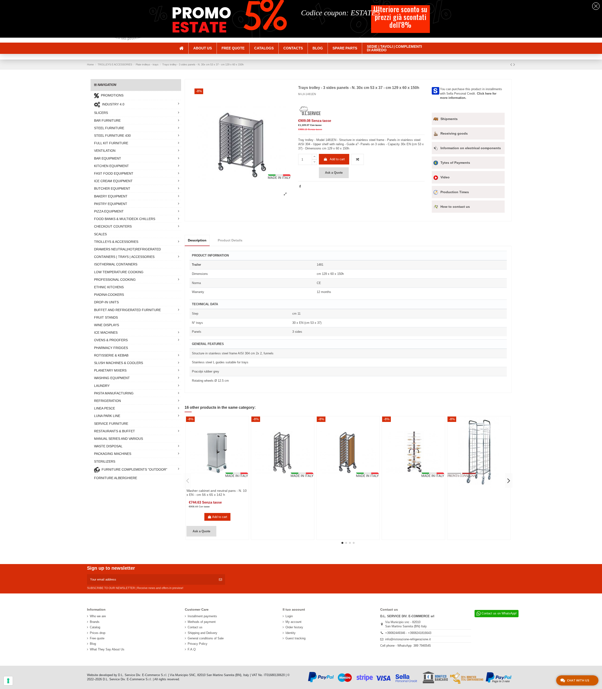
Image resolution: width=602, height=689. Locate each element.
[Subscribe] (220, 579)
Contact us (195, 627)
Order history (294, 627)
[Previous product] (511, 64)
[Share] (300, 186)
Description (197, 240)
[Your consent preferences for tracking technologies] (8, 680)
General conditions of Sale (206, 638)
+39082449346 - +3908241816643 (408, 633)
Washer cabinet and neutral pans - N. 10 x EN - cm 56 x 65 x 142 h (216, 493)
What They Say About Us (107, 649)
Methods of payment (202, 622)
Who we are (98, 616)
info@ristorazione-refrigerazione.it (408, 639)
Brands (94, 622)
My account (293, 622)
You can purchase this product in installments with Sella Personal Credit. (471, 93)
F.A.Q (192, 649)
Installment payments (202, 616)
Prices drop (97, 633)
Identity (290, 633)
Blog (93, 643)
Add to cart (337, 159)
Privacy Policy (197, 643)
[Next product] (514, 64)
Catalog (95, 627)
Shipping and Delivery (202, 633)
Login (289, 616)
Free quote (97, 638)
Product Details (230, 240)
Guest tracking (295, 638)
